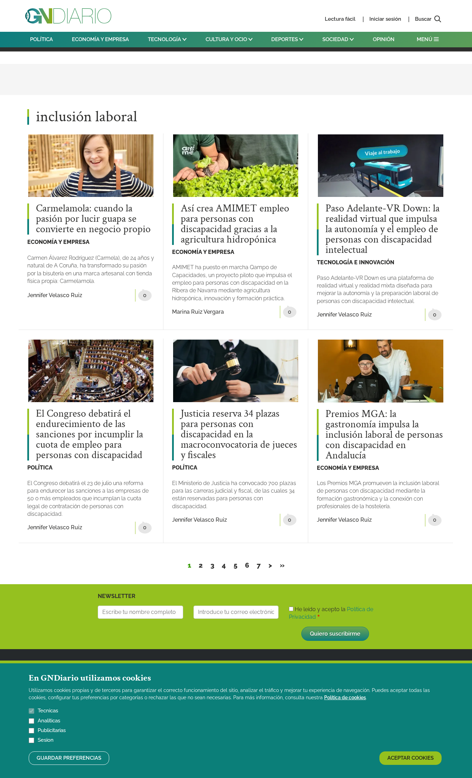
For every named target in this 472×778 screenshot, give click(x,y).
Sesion (46, 740)
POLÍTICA (41, 39)
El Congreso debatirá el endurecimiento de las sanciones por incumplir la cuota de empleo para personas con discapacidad (89, 435)
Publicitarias (52, 730)
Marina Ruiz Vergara (198, 312)
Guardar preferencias (69, 758)
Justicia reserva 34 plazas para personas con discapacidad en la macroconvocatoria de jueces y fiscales (239, 435)
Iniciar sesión (385, 19)
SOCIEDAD (336, 39)
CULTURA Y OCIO (227, 39)
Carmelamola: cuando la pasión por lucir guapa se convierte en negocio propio (93, 219)
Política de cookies (345, 697)
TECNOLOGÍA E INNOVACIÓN (355, 262)
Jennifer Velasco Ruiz (54, 295)
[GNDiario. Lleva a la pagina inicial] (68, 15)
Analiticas (49, 721)
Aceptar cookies (410, 758)
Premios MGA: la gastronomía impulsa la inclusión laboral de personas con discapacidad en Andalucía (384, 435)
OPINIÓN (384, 39)
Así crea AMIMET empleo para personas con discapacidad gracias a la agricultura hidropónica (235, 224)
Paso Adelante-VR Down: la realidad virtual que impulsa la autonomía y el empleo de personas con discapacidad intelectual (382, 229)
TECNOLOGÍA (165, 39)
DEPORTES (285, 39)
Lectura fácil (340, 19)
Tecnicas (48, 711)
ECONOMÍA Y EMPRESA (100, 39)
